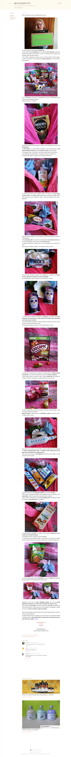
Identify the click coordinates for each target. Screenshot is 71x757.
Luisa (26, 648)
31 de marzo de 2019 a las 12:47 (35, 653)
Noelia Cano (27, 653)
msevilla (27, 642)
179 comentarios (29, 696)
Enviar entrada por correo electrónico (32, 635)
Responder (27, 645)
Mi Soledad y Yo (22, 3)
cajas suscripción (13, 17)
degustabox (12, 18)
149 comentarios (29, 731)
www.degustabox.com (41, 622)
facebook (41, 624)
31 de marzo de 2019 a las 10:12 (32, 648)
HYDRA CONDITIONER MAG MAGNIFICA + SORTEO (38, 695)
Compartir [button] (12, 13)
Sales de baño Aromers (30, 730)
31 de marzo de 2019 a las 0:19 (33, 642)
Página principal (18, 7)
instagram (41, 625)
